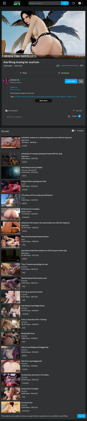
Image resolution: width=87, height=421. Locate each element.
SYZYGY (13, 80)
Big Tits (66, 97)
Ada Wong (29, 97)
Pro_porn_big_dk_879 (28, 170)
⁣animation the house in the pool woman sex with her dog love (45, 223)
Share (25, 73)
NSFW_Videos (26, 212)
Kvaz (23, 198)
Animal (24, 146)
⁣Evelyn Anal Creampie (30, 389)
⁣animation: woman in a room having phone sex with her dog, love (46, 137)
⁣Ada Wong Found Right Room (33, 306)
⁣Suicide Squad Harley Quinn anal (34, 278)
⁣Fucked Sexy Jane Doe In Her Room (35, 375)
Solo (45, 97)
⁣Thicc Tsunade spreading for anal (34, 264)
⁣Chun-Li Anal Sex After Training (34, 319)
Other (24, 176)
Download (65, 73)
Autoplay (80, 131)
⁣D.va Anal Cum (26, 402)
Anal (15, 87)
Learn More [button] (64, 416)
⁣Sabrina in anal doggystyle (31, 361)
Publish (75, 116)
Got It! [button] (81, 416)
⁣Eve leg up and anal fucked (31, 292)
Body (50, 97)
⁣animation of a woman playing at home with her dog (41, 154)
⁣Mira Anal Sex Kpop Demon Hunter (35, 236)
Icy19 (23, 184)
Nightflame (25, 140)
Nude (41, 97)
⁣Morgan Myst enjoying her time (33, 181)
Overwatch (25, 217)
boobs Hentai (15, 89)
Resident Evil (19, 97)
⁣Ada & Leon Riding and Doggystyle (34, 347)
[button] (81, 3)
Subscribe (71, 81)
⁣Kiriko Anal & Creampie (30, 209)
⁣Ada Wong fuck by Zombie (31, 167)
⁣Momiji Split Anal (28, 333)
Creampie (25, 314)
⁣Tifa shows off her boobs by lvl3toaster (37, 195)
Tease (55, 97)
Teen (36, 97)
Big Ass (72, 97)
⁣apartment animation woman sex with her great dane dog (44, 250)
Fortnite (24, 189)
